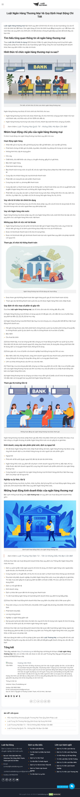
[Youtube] (6, 696)
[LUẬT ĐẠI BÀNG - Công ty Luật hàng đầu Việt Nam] (40, 4)
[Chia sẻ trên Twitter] (38, 701)
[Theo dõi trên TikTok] (10, 779)
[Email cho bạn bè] (41, 701)
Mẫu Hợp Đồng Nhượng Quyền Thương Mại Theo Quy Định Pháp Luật (32, 718)
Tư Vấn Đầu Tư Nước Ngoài (39, 761)
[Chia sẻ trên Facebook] (34, 701)
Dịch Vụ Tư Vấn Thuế (37, 758)
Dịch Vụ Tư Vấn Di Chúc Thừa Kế (40, 765)
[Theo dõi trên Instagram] (6, 779)
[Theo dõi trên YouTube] (17, 779)
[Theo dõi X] (13, 779)
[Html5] (11, 696)
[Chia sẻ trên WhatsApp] (31, 701)
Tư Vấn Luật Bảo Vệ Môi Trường (67, 759)
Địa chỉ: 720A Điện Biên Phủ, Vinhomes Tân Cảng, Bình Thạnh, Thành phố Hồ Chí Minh (14, 758)
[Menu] (2, 4)
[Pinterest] (8, 696)
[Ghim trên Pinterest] (45, 701)
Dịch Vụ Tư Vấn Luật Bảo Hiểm (67, 762)
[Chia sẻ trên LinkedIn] (48, 701)
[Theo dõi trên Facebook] (3, 779)
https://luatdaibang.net (25, 651)
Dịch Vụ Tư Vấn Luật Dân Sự (66, 749)
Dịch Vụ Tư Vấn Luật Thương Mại (67, 772)
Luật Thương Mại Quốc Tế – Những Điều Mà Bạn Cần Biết (42, 126)
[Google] (14, 696)
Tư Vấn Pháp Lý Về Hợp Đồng (66, 755)
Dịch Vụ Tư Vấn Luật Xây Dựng (67, 752)
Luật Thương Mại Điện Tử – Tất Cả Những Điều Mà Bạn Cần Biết (45, 556)
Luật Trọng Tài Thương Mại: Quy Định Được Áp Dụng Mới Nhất (29, 721)
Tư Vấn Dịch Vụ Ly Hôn (37, 774)
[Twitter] (17, 696)
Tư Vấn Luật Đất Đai (37, 749)
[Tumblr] (19, 696)
